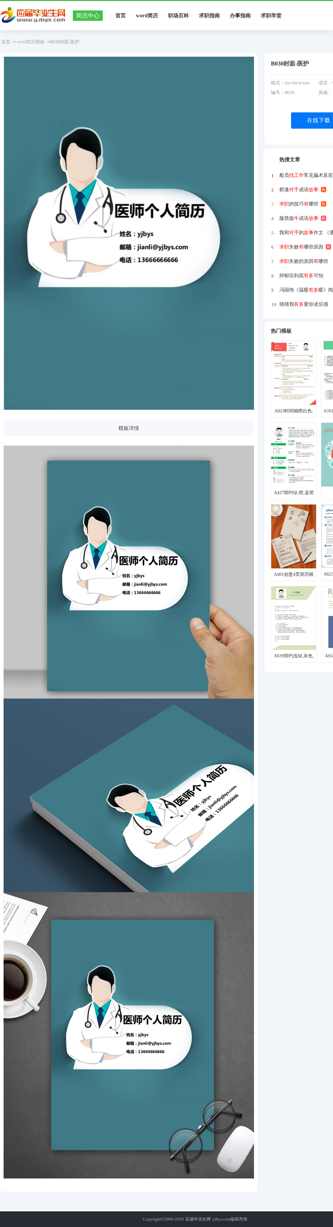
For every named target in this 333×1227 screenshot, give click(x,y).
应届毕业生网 (198, 1219)
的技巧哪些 (298, 204)
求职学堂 (271, 15)
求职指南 (209, 15)
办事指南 (240, 15)
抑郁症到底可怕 (301, 275)
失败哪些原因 (301, 247)
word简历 (147, 15)
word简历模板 (31, 41)
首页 (120, 15)
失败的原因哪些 (303, 261)
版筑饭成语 (298, 218)
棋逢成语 (298, 189)
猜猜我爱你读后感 (303, 304)
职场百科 (178, 15)
